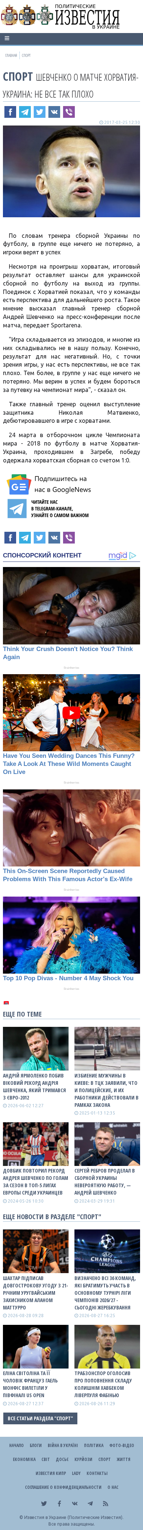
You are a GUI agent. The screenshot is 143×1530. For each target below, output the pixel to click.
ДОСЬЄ (62, 1459)
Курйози (83, 1459)
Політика (93, 1445)
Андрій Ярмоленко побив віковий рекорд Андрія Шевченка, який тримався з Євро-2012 (34, 1086)
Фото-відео (121, 1445)
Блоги (36, 1445)
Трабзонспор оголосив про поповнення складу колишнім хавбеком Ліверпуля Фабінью (103, 1384)
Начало (16, 1445)
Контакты (97, 1473)
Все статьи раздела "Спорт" (40, 1418)
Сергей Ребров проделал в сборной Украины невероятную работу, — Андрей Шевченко (104, 1181)
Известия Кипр (51, 1473)
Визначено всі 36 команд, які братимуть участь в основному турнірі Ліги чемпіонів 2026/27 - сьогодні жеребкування (105, 1293)
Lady (76, 1473)
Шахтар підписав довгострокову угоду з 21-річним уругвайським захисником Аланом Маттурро (35, 1293)
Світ (45, 1459)
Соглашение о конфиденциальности (63, 1487)
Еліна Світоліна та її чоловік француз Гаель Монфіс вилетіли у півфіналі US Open (30, 1384)
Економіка (24, 1459)
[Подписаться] (50, 484)
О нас (112, 1487)
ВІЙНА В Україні (63, 1445)
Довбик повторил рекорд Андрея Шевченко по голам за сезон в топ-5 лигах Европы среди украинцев (35, 1181)
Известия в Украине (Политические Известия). (74, 1517)
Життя (123, 1459)
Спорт (18, 76)
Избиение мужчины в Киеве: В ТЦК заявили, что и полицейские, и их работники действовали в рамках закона (106, 1090)
